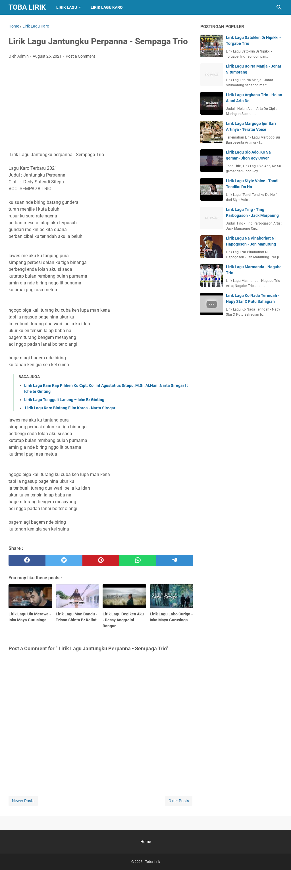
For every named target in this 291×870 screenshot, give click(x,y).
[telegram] (174, 560)
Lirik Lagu (66, 7)
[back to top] (279, 857)
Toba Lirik (27, 7)
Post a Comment (80, 56)
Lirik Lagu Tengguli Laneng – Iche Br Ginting (64, 399)
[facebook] (27, 560)
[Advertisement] (101, 106)
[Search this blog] (279, 7)
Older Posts (179, 800)
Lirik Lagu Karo (107, 7)
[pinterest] (100, 560)
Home (145, 841)
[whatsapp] (137, 560)
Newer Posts (23, 800)
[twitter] (63, 560)
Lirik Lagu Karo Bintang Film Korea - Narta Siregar (69, 408)
